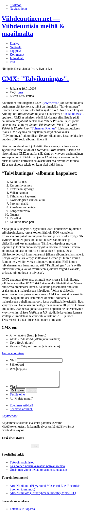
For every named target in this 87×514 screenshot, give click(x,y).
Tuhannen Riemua (43, 128)
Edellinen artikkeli (21, 405)
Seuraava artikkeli (21, 409)
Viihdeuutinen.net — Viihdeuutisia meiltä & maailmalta (33, 26)
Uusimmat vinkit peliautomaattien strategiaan (38, 469)
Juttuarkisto (17, 58)
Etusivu (14, 43)
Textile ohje (17, 394)
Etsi (35, 446)
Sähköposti (17, 364)
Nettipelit (15, 47)
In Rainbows (72, 113)
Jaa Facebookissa (13, 353)
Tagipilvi (15, 51)
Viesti (13, 386)
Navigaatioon (18, 8)
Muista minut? (24, 398)
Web (13, 369)
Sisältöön (15, 5)
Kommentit (17, 54)
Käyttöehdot (9, 416)
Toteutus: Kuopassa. (23, 509)
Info (12, 62)
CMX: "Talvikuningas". (35, 78)
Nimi (13, 360)
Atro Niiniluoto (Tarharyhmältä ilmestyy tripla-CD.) (43, 493)
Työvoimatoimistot (22, 462)
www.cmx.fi (51, 103)
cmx (20, 92)
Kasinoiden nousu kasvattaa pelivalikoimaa (37, 466)
